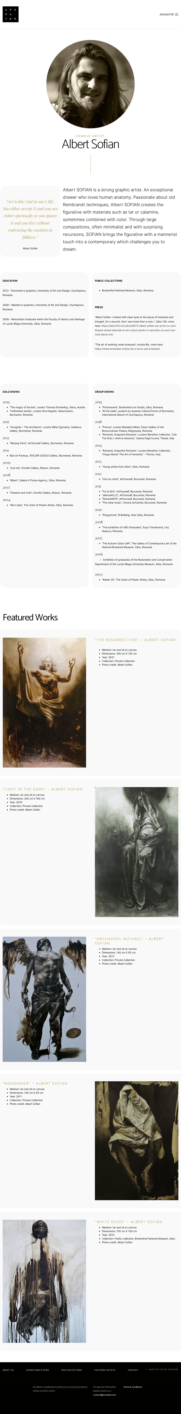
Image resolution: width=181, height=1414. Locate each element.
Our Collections (72, 1370)
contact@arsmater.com (104, 1394)
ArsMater (167, 14)
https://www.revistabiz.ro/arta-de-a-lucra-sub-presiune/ (127, 348)
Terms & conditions (132, 1387)
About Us (8, 1370)
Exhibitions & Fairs (37, 1370)
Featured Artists (105, 1370)
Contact (133, 1370)
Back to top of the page (163, 1369)
